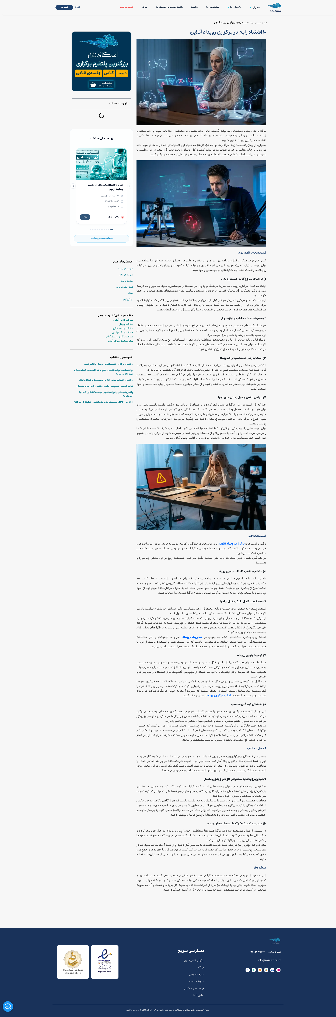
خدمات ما (235, 7)
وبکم (130, 293)
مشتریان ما (212, 7)
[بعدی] (73, 186)
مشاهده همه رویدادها (102, 238)
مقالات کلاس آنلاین (123, 320)
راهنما (194, 7)
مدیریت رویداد (192, 637)
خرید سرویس (126, 7)
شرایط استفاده (196, 981)
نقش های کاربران (124, 287)
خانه (266, 23)
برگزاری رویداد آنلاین (231, 544)
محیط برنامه (127, 281)
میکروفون (128, 299)
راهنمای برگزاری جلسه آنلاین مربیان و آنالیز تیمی (108, 364)
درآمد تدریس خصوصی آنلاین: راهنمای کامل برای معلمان (104, 386)
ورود (77, 7)
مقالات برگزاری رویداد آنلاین (119, 337)
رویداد (85, 217)
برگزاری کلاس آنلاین (194, 960)
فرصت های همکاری (194, 988)
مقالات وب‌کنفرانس (122, 333)
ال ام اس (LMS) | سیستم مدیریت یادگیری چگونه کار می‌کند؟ (103, 402)
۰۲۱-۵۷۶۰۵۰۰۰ (257, 952)
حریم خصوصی (196, 974)
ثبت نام (64, 7)
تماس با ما (198, 995)
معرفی (256, 7)
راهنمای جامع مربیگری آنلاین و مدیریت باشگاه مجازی (106, 380)
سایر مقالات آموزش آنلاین (120, 341)
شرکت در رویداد (125, 269)
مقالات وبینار (126, 324)
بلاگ (144, 7)
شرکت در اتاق (126, 275)
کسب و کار (256, 23)
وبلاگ (201, 967)
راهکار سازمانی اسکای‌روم (169, 7)
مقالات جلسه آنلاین (123, 328)
